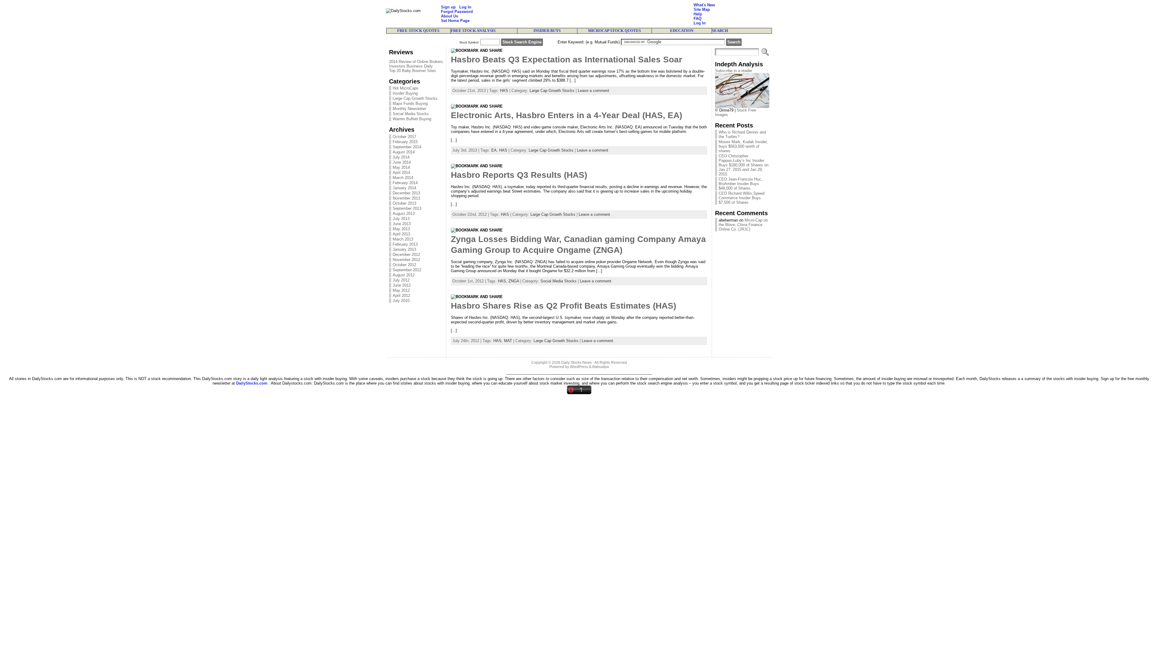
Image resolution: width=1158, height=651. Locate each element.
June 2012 (402, 285)
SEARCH (720, 30)
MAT (508, 340)
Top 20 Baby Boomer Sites (412, 70)
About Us (449, 16)
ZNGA (513, 281)
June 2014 (402, 162)
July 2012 (401, 280)
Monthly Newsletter (409, 108)
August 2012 (404, 275)
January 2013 (404, 249)
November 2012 (406, 259)
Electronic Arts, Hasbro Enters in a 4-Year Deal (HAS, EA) (566, 115)
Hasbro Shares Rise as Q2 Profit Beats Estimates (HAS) (563, 305)
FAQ (697, 18)
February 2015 (405, 142)
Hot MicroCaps (406, 88)
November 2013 (406, 198)
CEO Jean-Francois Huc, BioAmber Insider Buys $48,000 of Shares (740, 183)
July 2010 (401, 300)
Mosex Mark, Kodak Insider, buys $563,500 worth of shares (743, 146)
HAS (504, 90)
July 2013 (401, 218)
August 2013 (404, 213)
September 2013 (407, 208)
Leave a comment (593, 90)
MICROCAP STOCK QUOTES (614, 30)
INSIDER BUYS (547, 30)
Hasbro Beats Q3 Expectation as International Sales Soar (566, 59)
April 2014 (401, 172)
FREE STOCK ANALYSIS (473, 30)
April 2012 (401, 295)
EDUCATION (681, 30)
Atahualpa (600, 367)
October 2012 (404, 265)
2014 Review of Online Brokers (416, 61)
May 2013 (401, 229)
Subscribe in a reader (733, 70)
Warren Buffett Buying (412, 119)
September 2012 (407, 270)
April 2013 (401, 234)
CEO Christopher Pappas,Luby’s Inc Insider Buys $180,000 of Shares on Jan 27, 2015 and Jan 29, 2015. (743, 165)
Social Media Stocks (411, 114)
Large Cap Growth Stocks (415, 98)
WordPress (579, 367)
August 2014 (404, 152)
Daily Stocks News (576, 362)
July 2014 (401, 157)
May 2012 (401, 290)
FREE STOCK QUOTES (418, 30)
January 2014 (404, 188)
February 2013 (405, 244)
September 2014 (407, 147)
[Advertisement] (583, 13)
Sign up (448, 7)
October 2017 (404, 136)
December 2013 (406, 193)
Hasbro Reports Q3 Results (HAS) (519, 175)
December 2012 (406, 254)
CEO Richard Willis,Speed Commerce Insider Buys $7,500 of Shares (741, 198)
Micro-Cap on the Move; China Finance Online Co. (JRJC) (743, 224)
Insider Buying (405, 93)
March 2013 (403, 239)
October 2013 (404, 203)
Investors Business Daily (411, 66)
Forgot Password (457, 11)
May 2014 (401, 167)
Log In (465, 7)
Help (698, 14)
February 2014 (405, 183)
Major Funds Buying (410, 103)
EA (494, 150)
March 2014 (403, 177)
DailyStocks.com (251, 383)
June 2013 (402, 224)
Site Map (702, 9)
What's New (704, 5)
